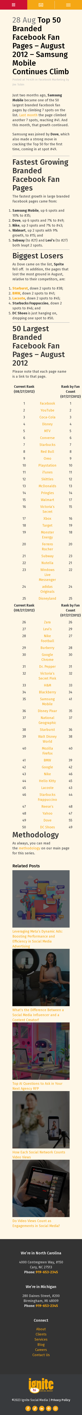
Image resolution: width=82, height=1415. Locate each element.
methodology (29, 848)
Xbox (47, 518)
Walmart (47, 500)
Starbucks (47, 445)
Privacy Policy (60, 1400)
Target (47, 525)
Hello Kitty (47, 781)
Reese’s (47, 806)
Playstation (47, 465)
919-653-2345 (47, 1306)
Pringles (47, 493)
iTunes (47, 472)
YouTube (47, 410)
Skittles (47, 479)
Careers (41, 1350)
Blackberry (47, 692)
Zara (47, 622)
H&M (47, 685)
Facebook (47, 403)
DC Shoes (47, 827)
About (41, 1329)
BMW (16, 293)
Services (41, 1339)
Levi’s (47, 629)
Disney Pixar (47, 711)
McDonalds (47, 486)
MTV (47, 431)
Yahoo (47, 813)
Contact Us (41, 1355)
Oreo (47, 458)
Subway (47, 556)
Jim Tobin (18, 84)
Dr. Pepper (47, 666)
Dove (47, 820)
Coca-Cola (47, 417)
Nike (47, 774)
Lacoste (18, 298)
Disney (47, 424)
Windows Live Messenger (47, 575)
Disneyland (47, 598)
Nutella (47, 563)
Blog (41, 1345)
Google (47, 767)
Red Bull (47, 452)
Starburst (20, 288)
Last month (28, 115)
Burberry (47, 648)
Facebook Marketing (52, 79)
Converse (47, 438)
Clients (41, 1334)
